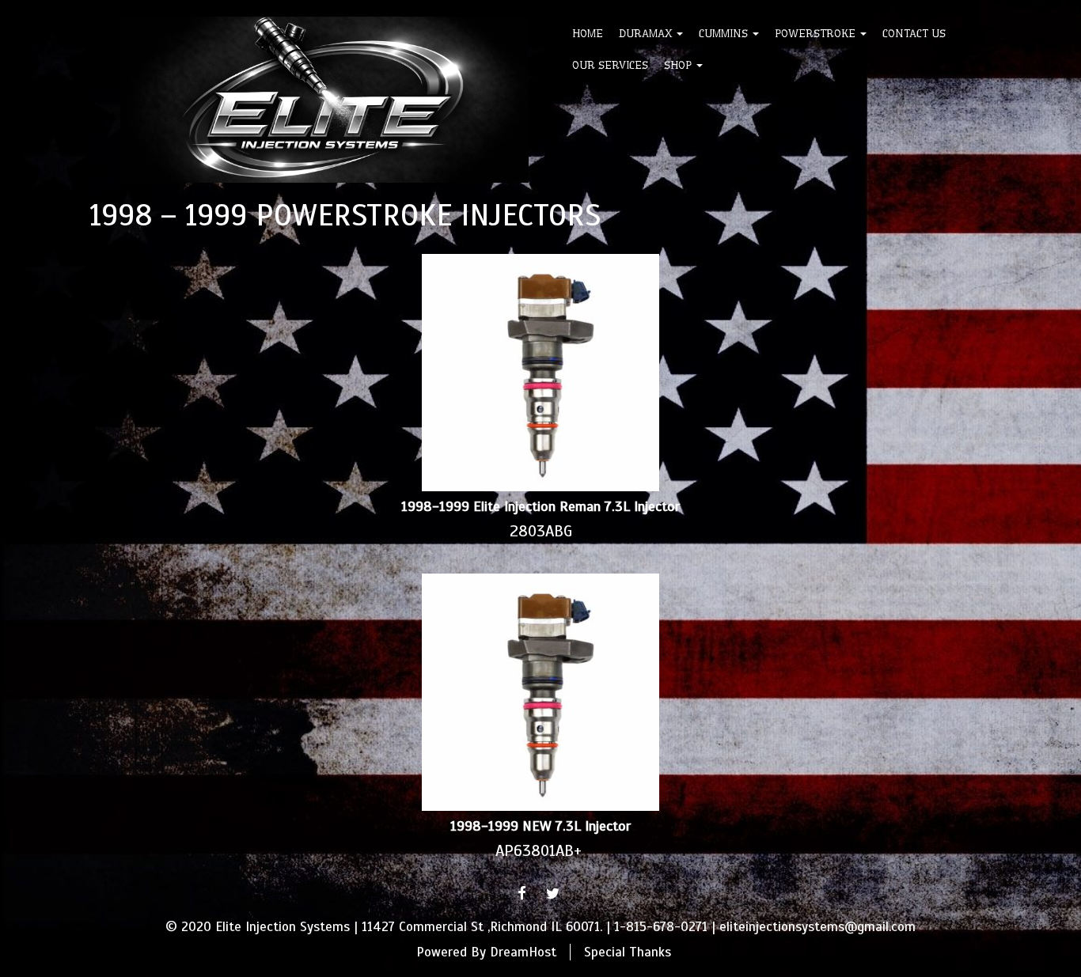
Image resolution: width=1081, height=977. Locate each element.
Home (587, 33)
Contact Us (914, 33)
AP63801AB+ (538, 851)
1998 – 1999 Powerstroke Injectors (345, 215)
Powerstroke (817, 33)
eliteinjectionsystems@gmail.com (817, 926)
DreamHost (523, 952)
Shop (679, 65)
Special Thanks (627, 952)
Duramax (647, 33)
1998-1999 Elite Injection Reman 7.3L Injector (540, 506)
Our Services (610, 65)
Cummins (725, 33)
